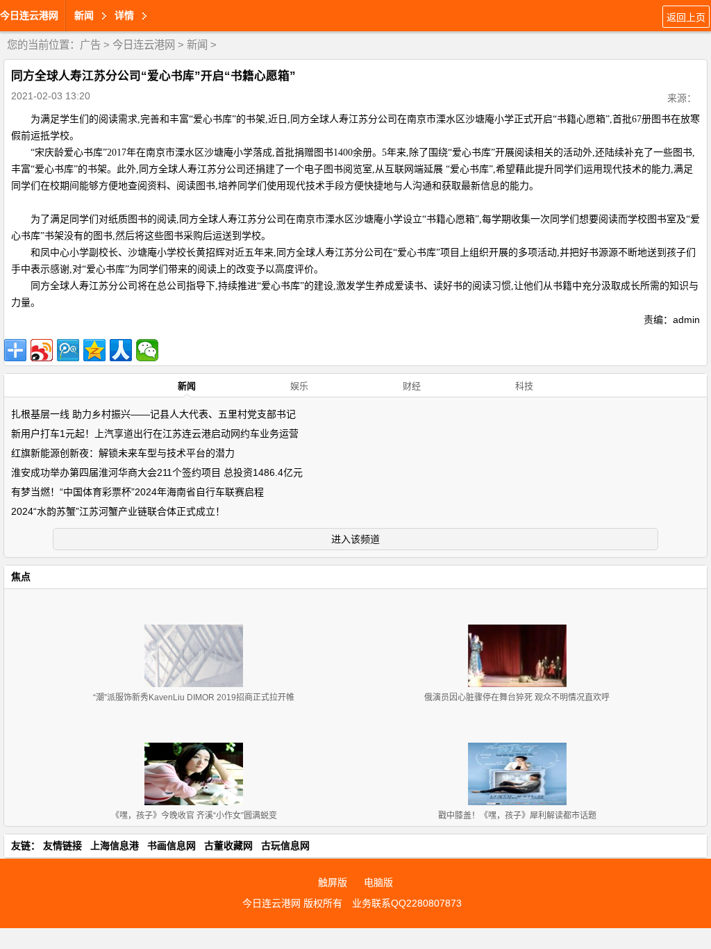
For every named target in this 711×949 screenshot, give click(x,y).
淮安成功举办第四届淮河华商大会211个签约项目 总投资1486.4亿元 (157, 472)
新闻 (197, 45)
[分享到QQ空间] (94, 350)
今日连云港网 (29, 15)
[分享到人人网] (121, 350)
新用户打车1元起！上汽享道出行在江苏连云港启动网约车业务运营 (155, 433)
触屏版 (332, 882)
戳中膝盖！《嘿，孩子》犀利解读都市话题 (517, 815)
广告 (90, 45)
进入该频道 (355, 539)
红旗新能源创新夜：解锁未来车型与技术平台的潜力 (123, 453)
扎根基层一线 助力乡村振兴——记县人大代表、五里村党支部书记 (153, 414)
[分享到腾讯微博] (68, 350)
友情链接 (62, 845)
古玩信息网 (285, 845)
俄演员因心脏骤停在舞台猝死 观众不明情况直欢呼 (517, 697)
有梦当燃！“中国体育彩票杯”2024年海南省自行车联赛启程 (137, 491)
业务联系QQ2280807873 (407, 903)
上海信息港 (114, 845)
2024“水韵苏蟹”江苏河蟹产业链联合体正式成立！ (118, 511)
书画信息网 (171, 845)
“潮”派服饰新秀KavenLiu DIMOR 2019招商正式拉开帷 (193, 697)
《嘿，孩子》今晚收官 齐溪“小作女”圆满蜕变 (194, 815)
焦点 (21, 576)
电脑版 (378, 882)
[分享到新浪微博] (42, 350)
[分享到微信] (147, 350)
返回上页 (686, 17)
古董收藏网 (228, 845)
